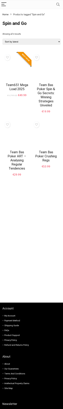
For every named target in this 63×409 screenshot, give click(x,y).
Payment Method (12, 320)
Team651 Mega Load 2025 (17, 87)
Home (5, 14)
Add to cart (17, 98)
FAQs (6, 330)
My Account (9, 315)
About (7, 364)
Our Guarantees (11, 369)
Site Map (8, 388)
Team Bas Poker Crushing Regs (46, 156)
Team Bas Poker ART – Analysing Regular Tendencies (17, 160)
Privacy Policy (10, 340)
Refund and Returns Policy (16, 345)
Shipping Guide (11, 325)
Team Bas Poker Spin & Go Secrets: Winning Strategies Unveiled (46, 95)
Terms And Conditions (14, 373)
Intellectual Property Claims (16, 383)
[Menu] (4, 4)
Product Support (12, 335)
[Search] (58, 4)
